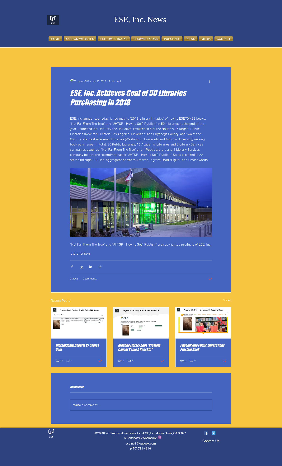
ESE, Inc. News (162, 55)
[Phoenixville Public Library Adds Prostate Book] (203, 323)
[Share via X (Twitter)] (81, 267)
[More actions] (209, 81)
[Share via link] (100, 267)
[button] (80, 38)
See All (227, 300)
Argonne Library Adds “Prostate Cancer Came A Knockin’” (139, 347)
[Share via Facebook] (72, 267)
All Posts (56, 55)
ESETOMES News (133, 55)
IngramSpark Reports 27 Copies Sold (77, 347)
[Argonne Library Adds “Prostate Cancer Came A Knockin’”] (141, 323)
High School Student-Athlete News (92, 55)
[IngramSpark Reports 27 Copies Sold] (78, 323)
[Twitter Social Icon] (213, 433)
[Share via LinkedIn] (90, 267)
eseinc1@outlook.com (140, 443)
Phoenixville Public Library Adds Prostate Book (202, 347)
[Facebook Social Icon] (206, 433)
